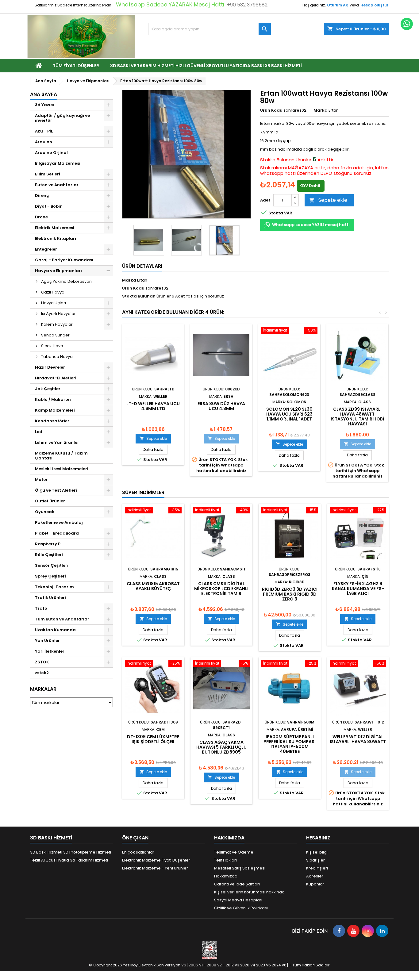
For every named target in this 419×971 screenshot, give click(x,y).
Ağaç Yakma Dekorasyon (66, 281)
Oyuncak (44, 512)
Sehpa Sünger (55, 335)
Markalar (43, 689)
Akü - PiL (44, 131)
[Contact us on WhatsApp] (407, 24)
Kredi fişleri (317, 868)
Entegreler (46, 249)
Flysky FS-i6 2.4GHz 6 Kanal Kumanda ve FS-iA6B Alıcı (358, 589)
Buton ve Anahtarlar (57, 185)
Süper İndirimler (143, 492)
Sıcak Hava (52, 346)
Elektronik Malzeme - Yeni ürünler (155, 868)
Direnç (42, 195)
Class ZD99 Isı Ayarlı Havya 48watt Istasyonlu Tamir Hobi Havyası (357, 416)
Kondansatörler (52, 421)
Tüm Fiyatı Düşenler (76, 66)
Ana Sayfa (43, 94)
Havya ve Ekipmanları (58, 271)
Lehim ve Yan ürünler (57, 442)
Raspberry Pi (48, 544)
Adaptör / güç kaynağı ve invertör (62, 118)
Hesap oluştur (374, 5)
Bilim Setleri (47, 174)
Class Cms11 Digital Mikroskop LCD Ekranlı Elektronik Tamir (221, 589)
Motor (41, 479)
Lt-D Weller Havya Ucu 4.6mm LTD (153, 406)
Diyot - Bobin (49, 206)
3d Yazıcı (44, 105)
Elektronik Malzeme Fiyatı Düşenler (156, 860)
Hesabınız (318, 837)
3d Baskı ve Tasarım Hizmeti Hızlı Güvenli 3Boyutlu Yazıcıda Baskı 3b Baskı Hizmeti (206, 66)
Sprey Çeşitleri (50, 576)
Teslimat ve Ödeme (233, 852)
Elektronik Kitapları (55, 238)
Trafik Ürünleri (50, 598)
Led (38, 432)
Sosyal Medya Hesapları (238, 900)
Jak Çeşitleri (48, 389)
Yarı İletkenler (49, 651)
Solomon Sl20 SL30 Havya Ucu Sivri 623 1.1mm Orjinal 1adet (289, 414)
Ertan (142, 280)
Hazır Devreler (50, 367)
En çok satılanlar (138, 852)
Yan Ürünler (47, 640)
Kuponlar (315, 884)
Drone (41, 217)
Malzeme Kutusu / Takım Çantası (61, 455)
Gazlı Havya (52, 292)
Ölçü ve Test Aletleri (56, 490)
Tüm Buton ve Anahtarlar (62, 619)
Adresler (314, 876)
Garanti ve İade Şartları (237, 884)
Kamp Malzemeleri (55, 410)
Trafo (41, 608)
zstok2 (42, 673)
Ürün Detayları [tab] (142, 266)
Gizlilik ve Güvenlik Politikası (241, 908)
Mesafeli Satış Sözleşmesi (239, 868)
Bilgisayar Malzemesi (57, 163)
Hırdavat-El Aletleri (55, 378)
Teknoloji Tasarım (54, 587)
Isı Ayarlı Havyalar (58, 314)
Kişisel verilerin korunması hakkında (249, 892)
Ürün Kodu (271, 110)
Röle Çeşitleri (49, 555)
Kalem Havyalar (57, 324)
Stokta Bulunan (277, 160)
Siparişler (315, 860)
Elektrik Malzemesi (54, 228)
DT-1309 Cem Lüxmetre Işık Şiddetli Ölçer (153, 739)
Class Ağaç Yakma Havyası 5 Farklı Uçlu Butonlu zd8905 (221, 747)
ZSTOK (42, 662)
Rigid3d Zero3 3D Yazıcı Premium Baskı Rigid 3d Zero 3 (289, 594)
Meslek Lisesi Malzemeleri (61, 469)
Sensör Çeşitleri (51, 565)
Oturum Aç (337, 5)
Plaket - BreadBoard (57, 533)
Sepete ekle (328, 200)
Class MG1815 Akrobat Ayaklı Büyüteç (153, 586)
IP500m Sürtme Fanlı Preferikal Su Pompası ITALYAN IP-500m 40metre (289, 744)
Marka (320, 110)
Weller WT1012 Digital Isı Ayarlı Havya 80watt (358, 739)
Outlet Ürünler (50, 501)
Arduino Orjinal (51, 152)
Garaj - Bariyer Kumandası (64, 260)
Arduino (43, 142)
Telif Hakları (225, 860)
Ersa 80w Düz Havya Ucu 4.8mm (221, 406)
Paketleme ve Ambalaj (59, 522)
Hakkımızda (225, 876)
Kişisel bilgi (317, 852)
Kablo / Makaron (53, 399)
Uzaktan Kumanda (55, 630)
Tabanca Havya (57, 356)
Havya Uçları (53, 303)
